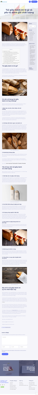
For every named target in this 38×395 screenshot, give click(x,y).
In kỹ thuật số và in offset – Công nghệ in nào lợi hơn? (32, 47)
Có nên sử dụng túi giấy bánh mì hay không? (10, 52)
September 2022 (32, 33)
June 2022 (31, 37)
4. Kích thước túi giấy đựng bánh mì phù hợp (11, 60)
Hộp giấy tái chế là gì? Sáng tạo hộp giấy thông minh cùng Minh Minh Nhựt (32, 51)
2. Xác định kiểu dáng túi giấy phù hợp (10, 58)
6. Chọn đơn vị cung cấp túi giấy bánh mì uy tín (11, 62)
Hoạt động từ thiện (13, 386)
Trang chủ (11, 382)
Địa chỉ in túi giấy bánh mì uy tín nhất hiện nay (10, 63)
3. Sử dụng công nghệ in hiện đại (9, 59)
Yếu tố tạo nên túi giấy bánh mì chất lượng (10, 56)
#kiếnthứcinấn (7, 327)
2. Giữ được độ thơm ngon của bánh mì (10, 54)
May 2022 (31, 38)
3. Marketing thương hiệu (8, 55)
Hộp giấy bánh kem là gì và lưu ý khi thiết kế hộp (32, 63)
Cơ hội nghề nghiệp (13, 389)
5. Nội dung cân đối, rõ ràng (8, 61)
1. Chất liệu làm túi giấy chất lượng (9, 57)
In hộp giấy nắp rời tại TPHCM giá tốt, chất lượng (32, 60)
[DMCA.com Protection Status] (2, 387)
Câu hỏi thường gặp (32, 389)
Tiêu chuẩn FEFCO (31, 382)
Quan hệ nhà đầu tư (13, 385)
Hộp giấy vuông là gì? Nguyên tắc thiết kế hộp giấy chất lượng (32, 56)
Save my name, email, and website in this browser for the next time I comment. (14, 351)
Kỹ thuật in (21, 382)
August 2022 (32, 34)
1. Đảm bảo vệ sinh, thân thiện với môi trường (11, 53)
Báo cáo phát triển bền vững (23, 385)
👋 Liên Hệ (33, 1)
